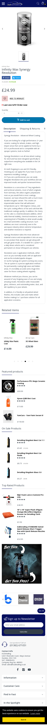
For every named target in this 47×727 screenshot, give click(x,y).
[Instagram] (23, 670)
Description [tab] (10, 128)
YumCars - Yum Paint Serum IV (30, 415)
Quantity (5, 110)
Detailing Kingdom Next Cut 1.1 (30, 440)
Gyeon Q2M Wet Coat (26, 398)
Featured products (12, 371)
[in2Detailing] (14, 3)
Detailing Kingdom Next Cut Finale (29, 454)
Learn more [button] (35, 713)
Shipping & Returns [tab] (30, 128)
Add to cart (25, 120)
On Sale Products (11, 428)
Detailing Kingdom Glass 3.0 (29, 472)
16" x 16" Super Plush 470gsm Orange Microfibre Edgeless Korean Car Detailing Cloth (29, 512)
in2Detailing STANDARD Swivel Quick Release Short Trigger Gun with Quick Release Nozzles (31, 529)
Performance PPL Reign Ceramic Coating (31, 382)
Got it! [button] (23, 720)
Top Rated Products (13, 485)
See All (41, 611)
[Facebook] (17, 670)
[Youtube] (29, 670)
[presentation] (3, 599)
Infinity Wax (6, 66)
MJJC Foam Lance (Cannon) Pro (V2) (30, 496)
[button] (21, 385)
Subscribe (23, 632)
